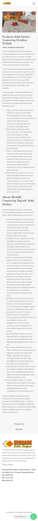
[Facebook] (14, 516)
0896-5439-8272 (7, 480)
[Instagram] (20, 516)
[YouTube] (24, 516)
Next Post (19, 429)
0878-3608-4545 (7, 475)
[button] (34, 517)
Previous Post (19, 424)
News (5, 47)
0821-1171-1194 (7, 478)
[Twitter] (17, 516)
